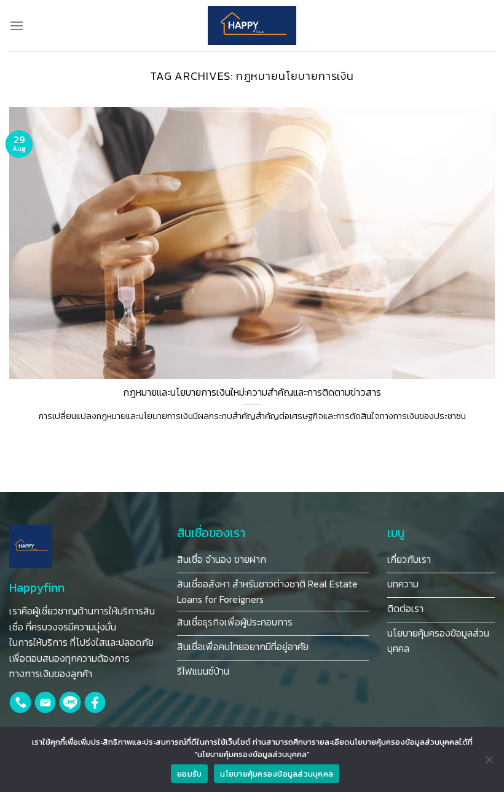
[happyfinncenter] (252, 25)
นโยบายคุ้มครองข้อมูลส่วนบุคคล (276, 774)
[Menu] (16, 25)
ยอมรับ (189, 774)
